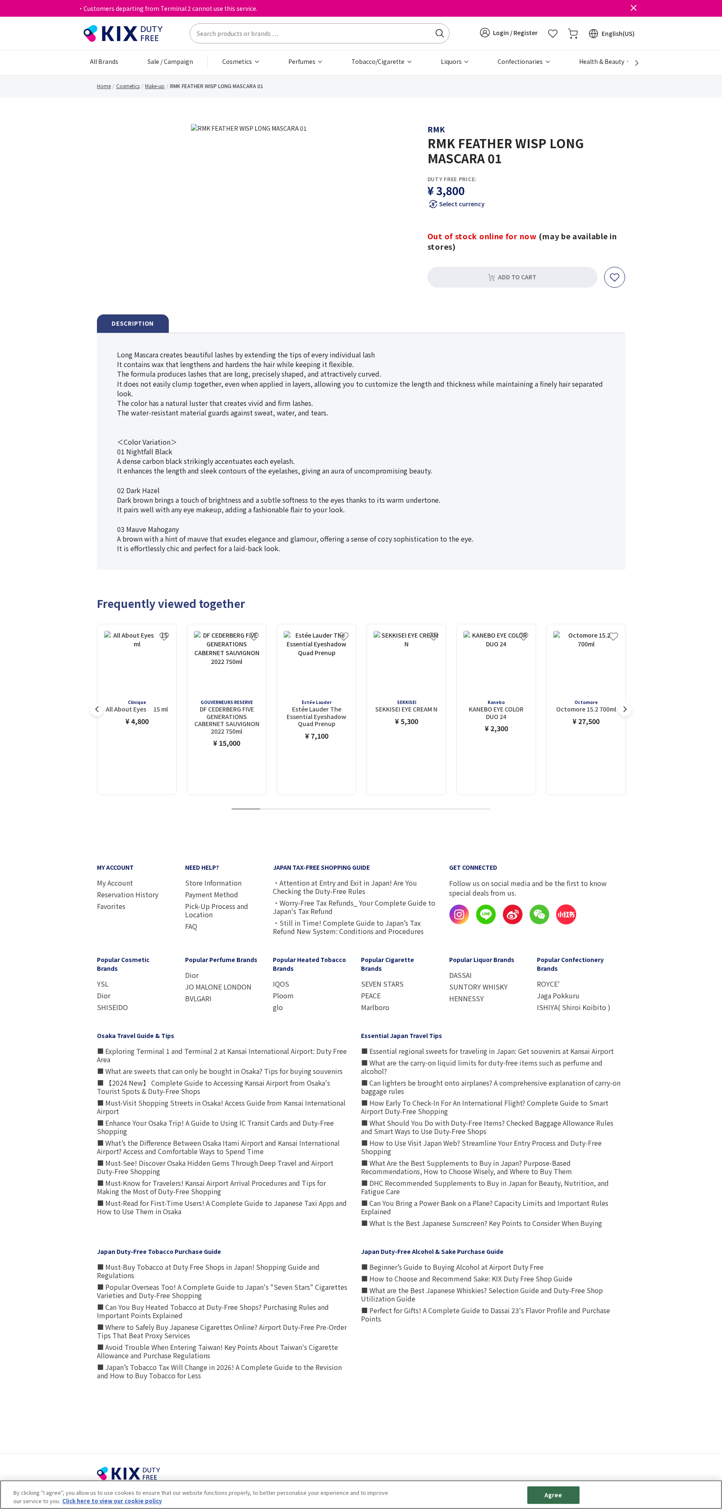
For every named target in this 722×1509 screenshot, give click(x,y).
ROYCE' (548, 984)
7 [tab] (418, 809)
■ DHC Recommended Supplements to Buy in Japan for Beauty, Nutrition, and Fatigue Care (485, 1187)
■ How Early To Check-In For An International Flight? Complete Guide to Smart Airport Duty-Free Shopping (484, 1107)
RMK (436, 129)
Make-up (155, 85)
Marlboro (375, 1007)
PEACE (371, 995)
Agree (553, 1495)
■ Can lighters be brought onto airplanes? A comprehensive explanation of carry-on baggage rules (490, 1087)
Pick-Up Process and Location (216, 910)
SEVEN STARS (382, 984)
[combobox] (320, 33)
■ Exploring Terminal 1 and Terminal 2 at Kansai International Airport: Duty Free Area (222, 1055)
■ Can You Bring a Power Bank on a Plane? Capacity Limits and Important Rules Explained (484, 1207)
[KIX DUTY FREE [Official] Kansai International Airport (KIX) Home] (123, 32)
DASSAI (460, 975)
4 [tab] (332, 809)
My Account (115, 883)
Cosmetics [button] (237, 61)
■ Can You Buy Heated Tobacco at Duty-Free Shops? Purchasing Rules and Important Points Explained (213, 1311)
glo (278, 1007)
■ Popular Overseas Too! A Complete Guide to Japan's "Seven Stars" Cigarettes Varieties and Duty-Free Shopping (222, 1291)
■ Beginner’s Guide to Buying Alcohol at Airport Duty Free (452, 1267)
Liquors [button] (452, 61)
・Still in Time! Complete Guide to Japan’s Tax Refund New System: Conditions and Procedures (348, 927)
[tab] (133, 323)
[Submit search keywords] (440, 33)
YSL (103, 984)
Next (625, 709)
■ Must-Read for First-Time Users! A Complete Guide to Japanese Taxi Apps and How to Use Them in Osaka (222, 1207)
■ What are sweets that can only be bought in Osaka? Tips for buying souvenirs (220, 1071)
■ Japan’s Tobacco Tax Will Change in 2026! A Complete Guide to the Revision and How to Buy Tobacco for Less (219, 1371)
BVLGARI (198, 998)
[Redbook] (566, 922)
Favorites (111, 906)
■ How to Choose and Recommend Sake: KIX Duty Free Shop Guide (466, 1279)
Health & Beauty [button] (602, 61)
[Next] (632, 63)
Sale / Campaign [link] (170, 61)
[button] (509, 33)
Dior (103, 995)
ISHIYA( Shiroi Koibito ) (573, 1007)
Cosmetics (128, 85)
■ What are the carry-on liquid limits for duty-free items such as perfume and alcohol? (482, 1067)
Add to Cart (517, 277)
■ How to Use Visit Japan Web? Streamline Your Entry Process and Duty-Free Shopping (481, 1147)
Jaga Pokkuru (558, 995)
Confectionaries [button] (521, 61)
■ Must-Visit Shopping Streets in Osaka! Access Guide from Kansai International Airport (221, 1107)
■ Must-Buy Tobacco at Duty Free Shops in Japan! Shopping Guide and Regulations (208, 1271)
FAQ (191, 926)
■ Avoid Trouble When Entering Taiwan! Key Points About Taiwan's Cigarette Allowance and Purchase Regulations (217, 1351)
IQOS (281, 984)
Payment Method (211, 894)
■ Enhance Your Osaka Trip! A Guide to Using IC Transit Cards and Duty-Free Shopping (215, 1127)
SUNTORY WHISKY (478, 987)
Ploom (283, 995)
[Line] (486, 922)
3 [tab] (303, 809)
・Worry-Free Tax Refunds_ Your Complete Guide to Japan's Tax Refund (354, 907)
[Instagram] (459, 922)
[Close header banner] (633, 8)
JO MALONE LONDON (218, 987)
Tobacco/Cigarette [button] (378, 61)
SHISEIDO (112, 1007)
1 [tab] (245, 809)
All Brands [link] (104, 61)
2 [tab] (274, 809)
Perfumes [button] (302, 61)
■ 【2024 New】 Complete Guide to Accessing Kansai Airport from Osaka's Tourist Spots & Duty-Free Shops (213, 1087)
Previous (97, 709)
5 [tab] (361, 809)
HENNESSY (466, 998)
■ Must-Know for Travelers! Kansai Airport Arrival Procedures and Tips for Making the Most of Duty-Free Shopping (211, 1187)
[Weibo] (513, 922)
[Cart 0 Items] (573, 33)
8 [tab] (447, 809)
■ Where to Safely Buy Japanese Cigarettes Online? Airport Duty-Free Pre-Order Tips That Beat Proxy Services (222, 1331)
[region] (361, 1494)
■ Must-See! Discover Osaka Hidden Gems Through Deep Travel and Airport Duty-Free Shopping (215, 1167)
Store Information (213, 883)
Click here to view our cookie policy (112, 1500)
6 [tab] (390, 809)
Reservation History (127, 894)
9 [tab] (476, 809)
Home (104, 85)
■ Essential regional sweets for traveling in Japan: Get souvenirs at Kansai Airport (487, 1051)
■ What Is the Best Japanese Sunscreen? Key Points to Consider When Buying (481, 1223)
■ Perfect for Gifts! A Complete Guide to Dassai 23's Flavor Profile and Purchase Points (485, 1314)
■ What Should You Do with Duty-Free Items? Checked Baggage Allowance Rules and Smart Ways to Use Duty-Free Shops (487, 1127)
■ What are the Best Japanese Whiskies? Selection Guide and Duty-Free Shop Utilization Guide (482, 1294)
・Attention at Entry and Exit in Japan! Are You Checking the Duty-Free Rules (345, 887)
